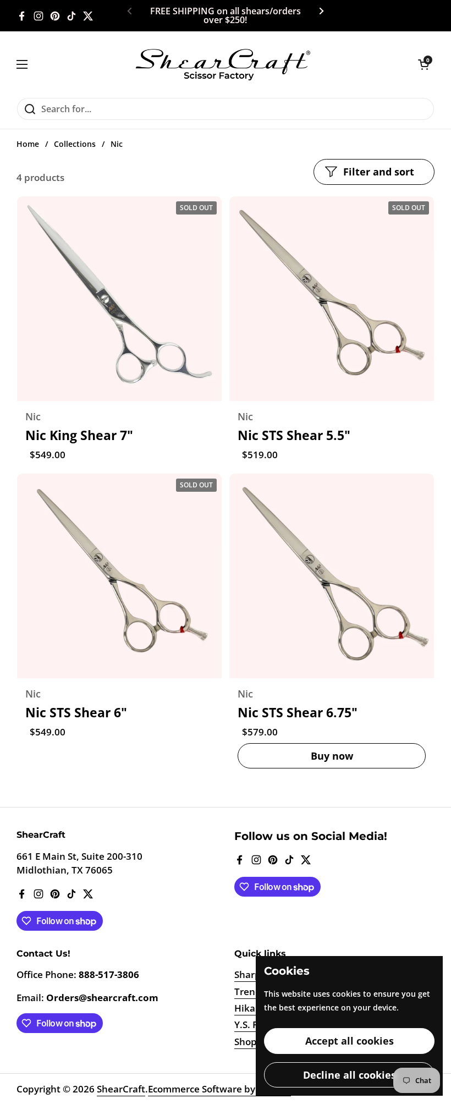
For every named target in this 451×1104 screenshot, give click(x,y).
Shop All (252, 1041)
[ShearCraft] (223, 64)
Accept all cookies (349, 1040)
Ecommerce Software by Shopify (219, 1089)
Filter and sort (378, 171)
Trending (254, 991)
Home (27, 144)
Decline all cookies (349, 1074)
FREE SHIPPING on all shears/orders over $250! (225, 16)
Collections (75, 144)
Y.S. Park (253, 1024)
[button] (424, 64)
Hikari (248, 1008)
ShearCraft (121, 1089)
